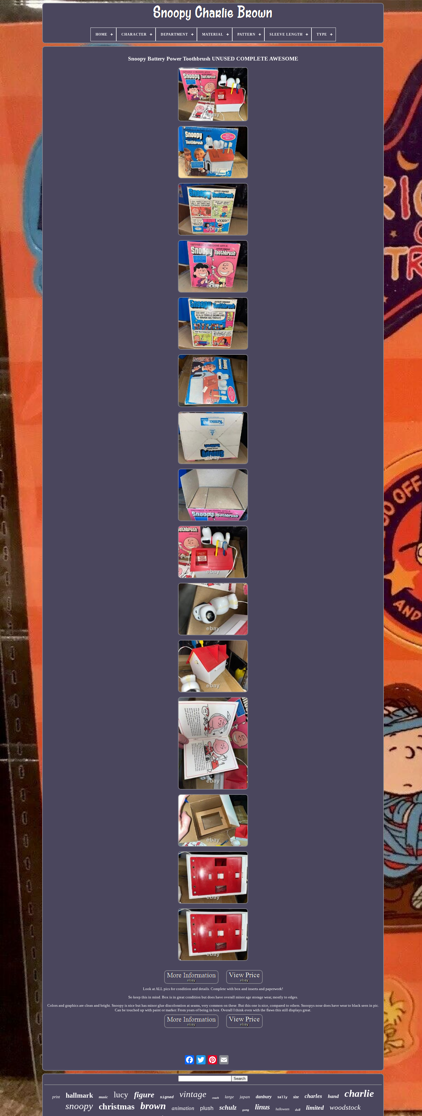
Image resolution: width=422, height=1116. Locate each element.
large (229, 1096)
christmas (117, 1106)
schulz (228, 1107)
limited (315, 1107)
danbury (264, 1096)
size (296, 1097)
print (56, 1097)
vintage (192, 1094)
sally (282, 1097)
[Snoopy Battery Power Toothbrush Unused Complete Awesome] (213, 94)
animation (183, 1108)
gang (245, 1109)
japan (245, 1096)
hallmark (79, 1095)
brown (153, 1106)
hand (333, 1096)
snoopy (79, 1106)
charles (313, 1096)
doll (297, 1109)
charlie (359, 1093)
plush (207, 1108)
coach (215, 1097)
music (103, 1097)
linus (262, 1107)
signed (167, 1097)
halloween (282, 1109)
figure (144, 1094)
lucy (121, 1094)
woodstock (345, 1107)
